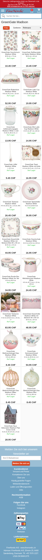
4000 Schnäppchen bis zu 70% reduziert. (21, 6)
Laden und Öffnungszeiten (21, 487)
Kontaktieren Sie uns (21, 475)
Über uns (21, 478)
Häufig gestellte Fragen (21, 481)
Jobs (21, 490)
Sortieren (17, 28)
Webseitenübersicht (21, 484)
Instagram (21, 508)
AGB (21, 497)
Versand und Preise (21, 472)
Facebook (21, 505)
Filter (6, 28)
